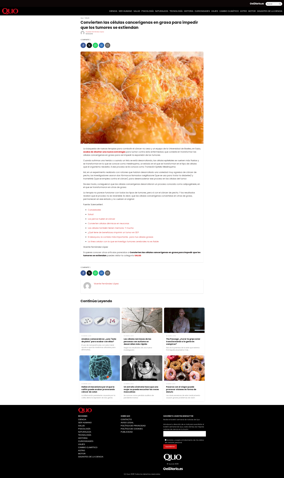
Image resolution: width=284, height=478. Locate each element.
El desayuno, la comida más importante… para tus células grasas (120, 237)
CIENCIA (113, 11)
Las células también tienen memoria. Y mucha (111, 228)
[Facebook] (83, 45)
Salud (91, 214)
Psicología (147, 11)
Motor (252, 11)
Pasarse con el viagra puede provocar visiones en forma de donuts (181, 389)
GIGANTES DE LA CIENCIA (269, 11)
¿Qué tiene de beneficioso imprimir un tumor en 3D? (113, 232)
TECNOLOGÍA (176, 11)
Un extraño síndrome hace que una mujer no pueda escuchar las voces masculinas (141, 389)
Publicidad (127, 432)
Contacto (126, 419)
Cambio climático (229, 11)
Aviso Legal (127, 422)
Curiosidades (94, 209)
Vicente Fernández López (95, 32)
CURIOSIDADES (202, 11)
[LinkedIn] (101, 45)
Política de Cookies (132, 429)
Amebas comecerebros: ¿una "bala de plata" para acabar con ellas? (98, 340)
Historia (188, 11)
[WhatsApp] (95, 45)
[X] (89, 45)
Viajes (214, 11)
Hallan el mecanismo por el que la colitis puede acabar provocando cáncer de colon (98, 389)
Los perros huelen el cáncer (101, 218)
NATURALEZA (161, 11)
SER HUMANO (125, 11)
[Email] (107, 45)
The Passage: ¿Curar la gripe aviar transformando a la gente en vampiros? (183, 341)
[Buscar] (280, 4)
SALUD (136, 11)
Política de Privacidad (133, 426)
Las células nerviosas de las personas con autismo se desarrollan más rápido (137, 341)
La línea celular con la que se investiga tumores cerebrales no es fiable (123, 241)
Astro (243, 11)
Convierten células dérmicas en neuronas (108, 223)
